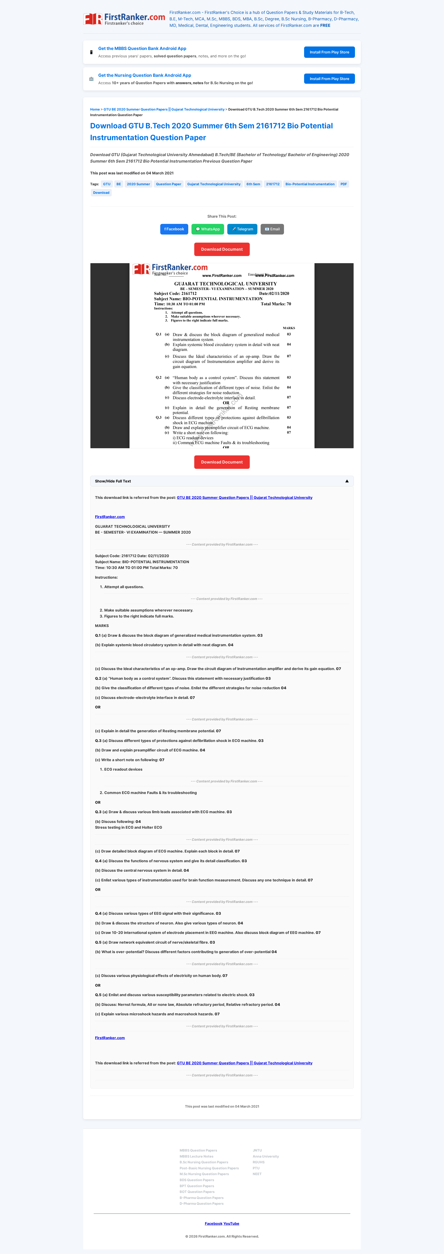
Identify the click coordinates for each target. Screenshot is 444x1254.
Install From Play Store (329, 52)
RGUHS (259, 1162)
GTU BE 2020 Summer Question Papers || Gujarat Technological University (164, 109)
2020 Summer (138, 184)
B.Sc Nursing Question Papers (204, 1162)
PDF (344, 184)
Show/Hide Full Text (113, 481)
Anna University (266, 1156)
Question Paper (168, 184)
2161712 (273, 184)
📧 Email (272, 229)
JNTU (257, 1150)
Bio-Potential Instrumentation (310, 184)
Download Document (222, 249)
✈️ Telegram (242, 229)
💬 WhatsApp (208, 229)
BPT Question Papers (197, 1186)
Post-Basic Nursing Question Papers (209, 1168)
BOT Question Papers (197, 1192)
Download (101, 193)
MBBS (185, 1142)
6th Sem (253, 184)
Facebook (213, 1223)
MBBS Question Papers (198, 1150)
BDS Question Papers (197, 1180)
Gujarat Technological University (213, 184)
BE (119, 184)
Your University (270, 1142)
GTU (107, 184)
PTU (256, 1168)
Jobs (305, 1142)
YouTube (231, 1223)
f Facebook (174, 229)
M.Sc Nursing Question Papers (204, 1174)
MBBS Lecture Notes (196, 1156)
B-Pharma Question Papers (202, 1198)
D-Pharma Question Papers (202, 1203)
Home (95, 109)
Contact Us (336, 1142)
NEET (257, 1174)
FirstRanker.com (110, 516)
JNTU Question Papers (143, 1142)
